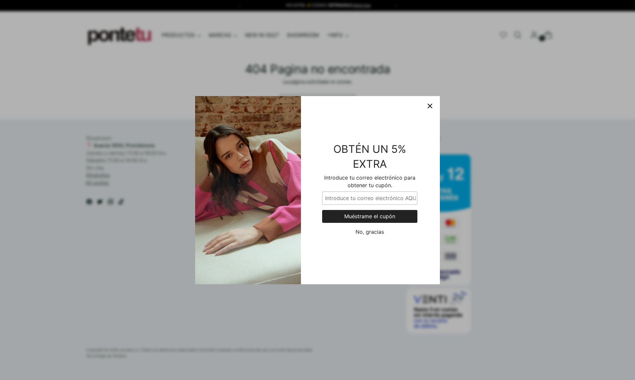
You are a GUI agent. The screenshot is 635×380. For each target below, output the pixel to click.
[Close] (430, 106)
